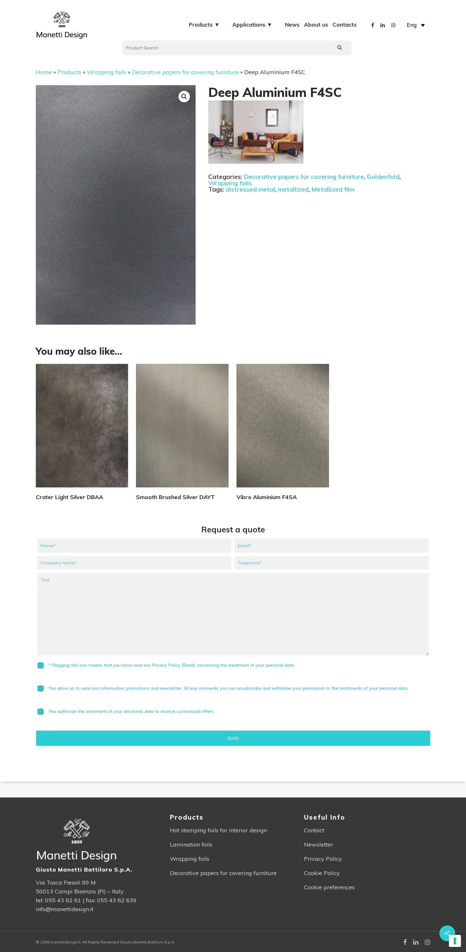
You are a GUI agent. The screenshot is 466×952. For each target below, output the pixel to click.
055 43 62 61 (63, 900)
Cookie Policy (322, 873)
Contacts (345, 24)
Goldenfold (383, 177)
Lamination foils (191, 844)
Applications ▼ (252, 24)
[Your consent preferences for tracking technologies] (455, 941)
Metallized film (332, 189)
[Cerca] (339, 48)
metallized (293, 189)
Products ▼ (204, 24)
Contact (314, 830)
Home (44, 72)
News (292, 24)
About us (316, 24)
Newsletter (318, 844)
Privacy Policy (323, 858)
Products (69, 72)
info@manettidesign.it (65, 909)
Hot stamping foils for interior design (218, 830)
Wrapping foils (106, 72)
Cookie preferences (329, 887)
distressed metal (250, 189)
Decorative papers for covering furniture (185, 72)
